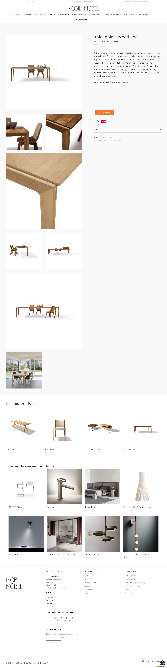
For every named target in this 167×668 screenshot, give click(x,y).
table (115, 140)
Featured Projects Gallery (135, 583)
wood (119, 140)
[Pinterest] (153, 661)
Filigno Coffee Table (93, 449)
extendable (108, 140)
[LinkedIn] (148, 661)
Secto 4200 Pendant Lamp (138, 507)
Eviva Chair (50, 449)
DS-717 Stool (16, 507)
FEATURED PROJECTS (113, 14)
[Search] (157, 16)
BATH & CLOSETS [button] (78, 14)
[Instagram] (143, 661)
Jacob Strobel (112, 41)
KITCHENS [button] (63, 14)
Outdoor (88, 590)
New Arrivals (130, 579)
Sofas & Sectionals (92, 576)
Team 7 (103, 45)
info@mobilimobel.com (83, 1)
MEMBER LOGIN (81, 19)
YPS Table (10, 449)
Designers (129, 590)
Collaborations (130, 576)
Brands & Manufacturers (134, 586)
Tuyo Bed (90, 507)
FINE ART (52, 14)
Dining (105, 137)
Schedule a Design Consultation (137, 1)
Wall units (89, 593)
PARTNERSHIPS (129, 14)
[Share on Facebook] (94, 121)
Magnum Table (130, 449)
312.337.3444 (30, 1)
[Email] (158, 661)
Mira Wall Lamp (17, 554)
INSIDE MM (143, 14)
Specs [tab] (97, 129)
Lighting (88, 586)
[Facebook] (137, 661)
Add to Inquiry (104, 112)
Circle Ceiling (92, 554)
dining (100, 140)
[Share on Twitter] (98, 121)
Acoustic (128, 593)
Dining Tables (114, 137)
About (127, 597)
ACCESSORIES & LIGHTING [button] (35, 14)
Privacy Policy (45, 663)
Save (104, 121)
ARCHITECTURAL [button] (95, 14)
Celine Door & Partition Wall (62, 554)
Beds (87, 579)
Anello (50, 507)
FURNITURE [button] (17, 14)
